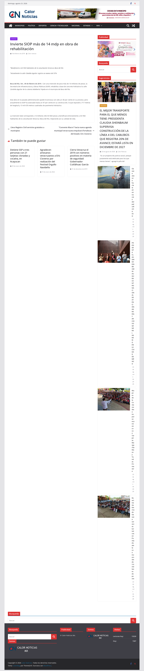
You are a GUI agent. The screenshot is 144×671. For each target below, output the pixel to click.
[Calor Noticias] (10, 25)
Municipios (19, 25)
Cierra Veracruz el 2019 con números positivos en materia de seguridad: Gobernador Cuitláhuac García (80, 157)
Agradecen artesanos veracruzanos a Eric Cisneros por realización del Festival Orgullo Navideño (50, 158)
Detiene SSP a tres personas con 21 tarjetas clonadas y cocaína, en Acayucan (20, 155)
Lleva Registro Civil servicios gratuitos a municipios (27, 129)
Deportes (43, 25)
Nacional (76, 25)
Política (31, 25)
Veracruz (14, 39)
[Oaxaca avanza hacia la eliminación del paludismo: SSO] (114, 202)
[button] (91, 25)
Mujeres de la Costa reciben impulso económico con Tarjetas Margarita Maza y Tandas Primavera (133, 430)
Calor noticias (32, 53)
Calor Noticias (122, 152)
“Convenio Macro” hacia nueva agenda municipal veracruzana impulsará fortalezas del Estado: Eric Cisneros (73, 130)
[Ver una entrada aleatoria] (133, 25)
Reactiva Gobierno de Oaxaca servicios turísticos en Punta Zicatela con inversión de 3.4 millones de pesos (133, 538)
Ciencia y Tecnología (59, 25)
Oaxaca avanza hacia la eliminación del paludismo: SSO (133, 192)
